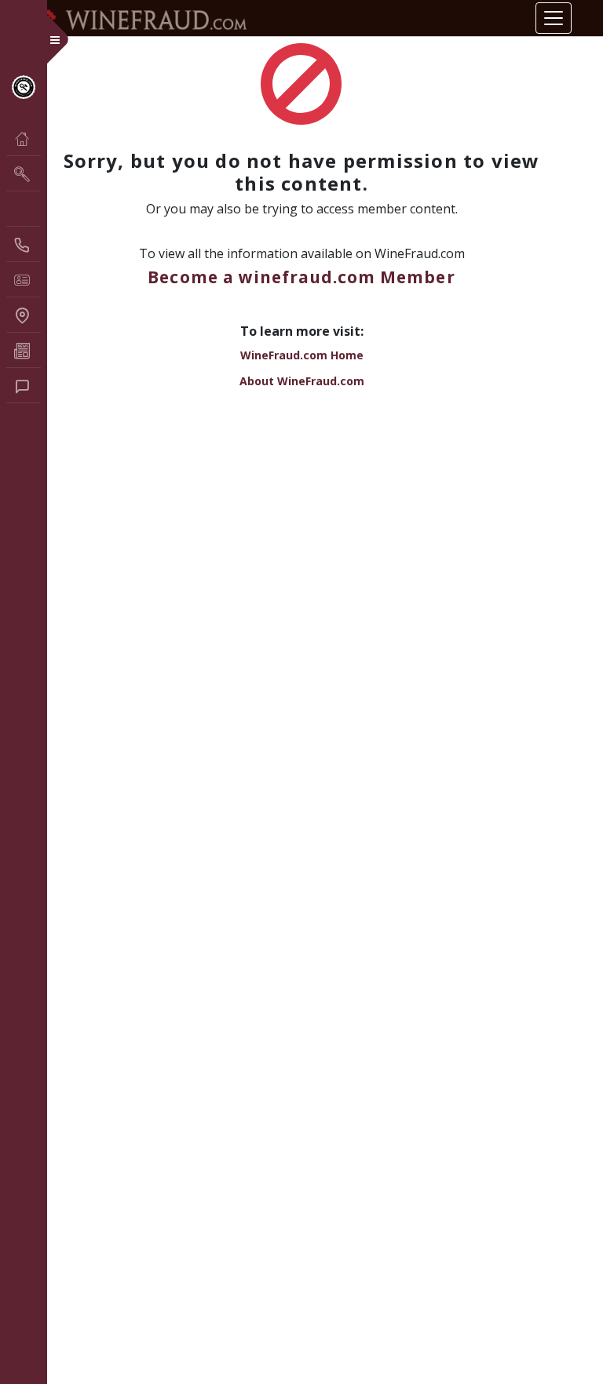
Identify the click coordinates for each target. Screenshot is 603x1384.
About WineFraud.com (301, 380)
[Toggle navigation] (553, 18)
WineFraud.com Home (302, 355)
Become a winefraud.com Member (301, 277)
